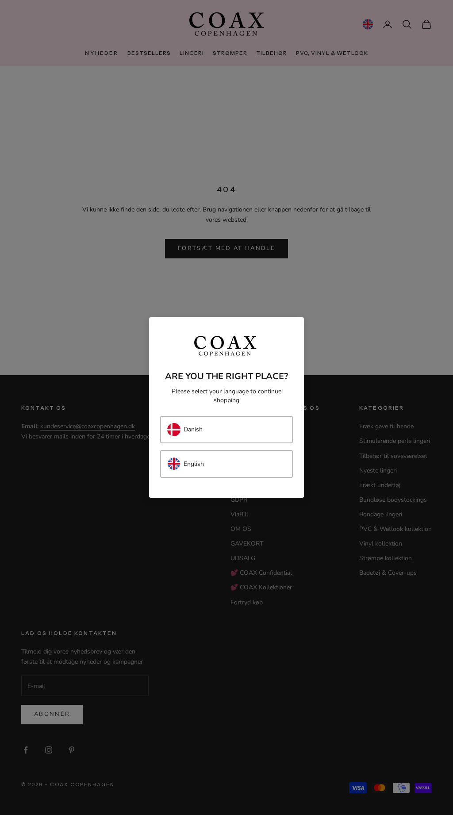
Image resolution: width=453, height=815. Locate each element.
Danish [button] (193, 429)
